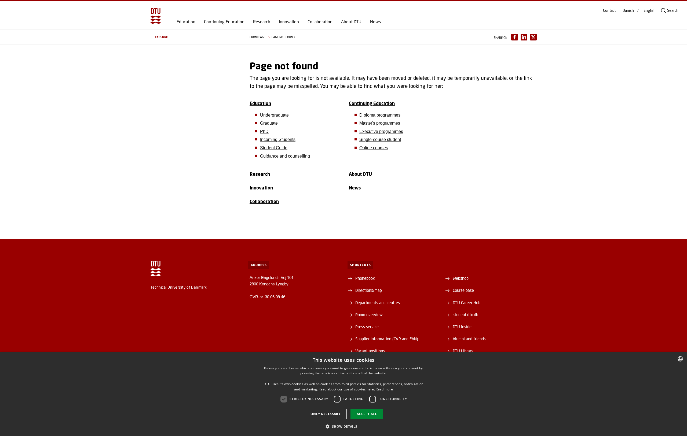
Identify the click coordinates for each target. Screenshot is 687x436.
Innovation (289, 22)
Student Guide (273, 148)
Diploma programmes (379, 115)
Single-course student (380, 139)
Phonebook (365, 278)
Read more (384, 389)
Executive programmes (381, 131)
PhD (264, 131)
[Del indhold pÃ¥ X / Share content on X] (533, 37)
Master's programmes (379, 123)
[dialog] (343, 394)
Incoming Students (277, 139)
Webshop (461, 278)
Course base (463, 290)
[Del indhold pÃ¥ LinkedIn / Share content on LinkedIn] (524, 37)
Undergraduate (274, 115)
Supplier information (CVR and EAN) (386, 338)
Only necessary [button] (325, 414)
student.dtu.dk (465, 314)
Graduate (269, 123)
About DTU (351, 22)
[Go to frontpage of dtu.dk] (155, 16)
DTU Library (463, 350)
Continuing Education (224, 22)
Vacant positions (370, 350)
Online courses (373, 148)
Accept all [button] (367, 414)
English (650, 10)
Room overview (369, 314)
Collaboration (320, 22)
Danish (628, 10)
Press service (367, 326)
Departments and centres (377, 302)
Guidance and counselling (285, 156)
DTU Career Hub (466, 302)
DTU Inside (462, 326)
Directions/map (368, 290)
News (375, 22)
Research (261, 22)
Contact (609, 10)
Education (186, 22)
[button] (194, 37)
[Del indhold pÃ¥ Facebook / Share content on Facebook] (514, 37)
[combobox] (680, 359)
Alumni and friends (469, 338)
